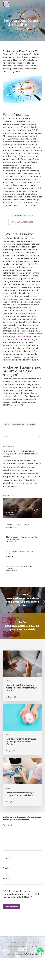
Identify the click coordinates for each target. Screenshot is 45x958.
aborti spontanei (24, 336)
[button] (41, 4)
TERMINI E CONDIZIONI (16, 947)
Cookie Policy (22, 949)
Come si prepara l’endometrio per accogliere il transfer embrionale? (18, 468)
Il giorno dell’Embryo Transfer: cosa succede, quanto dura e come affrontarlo (22, 461)
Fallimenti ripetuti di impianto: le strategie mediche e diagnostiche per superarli (20, 454)
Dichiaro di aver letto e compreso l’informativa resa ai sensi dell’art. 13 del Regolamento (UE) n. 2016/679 (22, 894)
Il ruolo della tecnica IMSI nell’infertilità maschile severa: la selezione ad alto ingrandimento (21, 483)
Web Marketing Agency (15, 954)
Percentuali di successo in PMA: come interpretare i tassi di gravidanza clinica (21, 475)
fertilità (6, 424)
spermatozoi (9, 322)
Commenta (8, 825)
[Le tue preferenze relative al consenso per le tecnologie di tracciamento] (41, 954)
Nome (6, 858)
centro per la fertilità (12, 396)
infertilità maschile (18, 424)
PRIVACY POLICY (31, 947)
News (22, 14)
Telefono (7, 878)
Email (6, 868)
